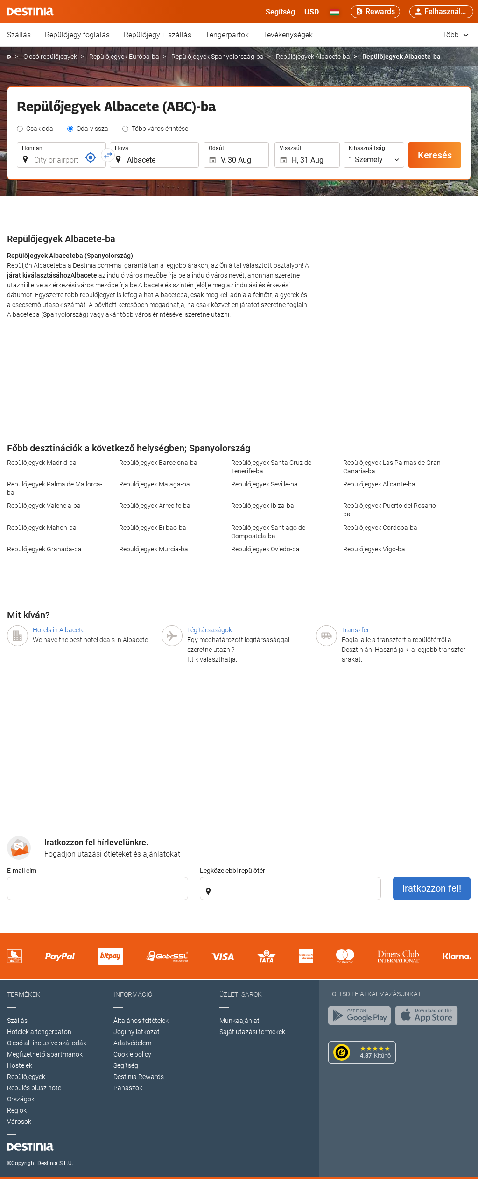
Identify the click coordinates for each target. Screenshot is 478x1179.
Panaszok (127, 1088)
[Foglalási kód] (90, 157)
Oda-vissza (92, 128)
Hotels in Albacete (58, 630)
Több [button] (451, 34)
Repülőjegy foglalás (77, 34)
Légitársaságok (209, 630)
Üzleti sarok (240, 994)
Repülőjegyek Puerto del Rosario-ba (390, 510)
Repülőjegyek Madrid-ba (42, 462)
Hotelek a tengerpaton (39, 1032)
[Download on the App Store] (429, 1017)
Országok (21, 1099)
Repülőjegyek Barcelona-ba (158, 462)
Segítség (125, 1065)
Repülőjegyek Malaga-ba (154, 484)
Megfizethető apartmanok (45, 1054)
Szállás (19, 34)
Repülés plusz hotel (35, 1088)
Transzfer (355, 630)
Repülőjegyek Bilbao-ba (152, 527)
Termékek (23, 994)
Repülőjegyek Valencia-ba (44, 505)
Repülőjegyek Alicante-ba (379, 484)
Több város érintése (160, 128)
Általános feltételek (141, 1020)
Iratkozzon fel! (431, 888)
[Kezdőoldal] (9, 57)
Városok (19, 1121)
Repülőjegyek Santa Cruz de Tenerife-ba (271, 467)
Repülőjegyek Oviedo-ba (265, 549)
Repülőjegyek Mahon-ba (42, 527)
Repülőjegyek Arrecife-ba (154, 505)
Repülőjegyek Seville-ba (264, 484)
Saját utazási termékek (252, 1032)
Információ (132, 994)
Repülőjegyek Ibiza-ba (262, 505)
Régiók (17, 1110)
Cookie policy (132, 1054)
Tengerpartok (227, 34)
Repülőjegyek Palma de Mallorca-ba (54, 488)
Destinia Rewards (138, 1076)
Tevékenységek (288, 34)
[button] (311, 11)
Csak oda (39, 128)
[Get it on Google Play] (361, 1017)
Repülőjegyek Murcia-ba (153, 549)
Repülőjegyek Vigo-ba (374, 549)
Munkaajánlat (239, 1020)
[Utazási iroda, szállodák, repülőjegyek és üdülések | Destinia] (30, 11)
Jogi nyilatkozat (136, 1032)
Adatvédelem (132, 1043)
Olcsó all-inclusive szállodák (46, 1043)
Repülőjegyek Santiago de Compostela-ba (268, 532)
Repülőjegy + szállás (157, 34)
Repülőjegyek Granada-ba (44, 549)
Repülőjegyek (26, 1076)
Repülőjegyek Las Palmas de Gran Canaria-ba (392, 467)
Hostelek (19, 1065)
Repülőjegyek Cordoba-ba (380, 527)
